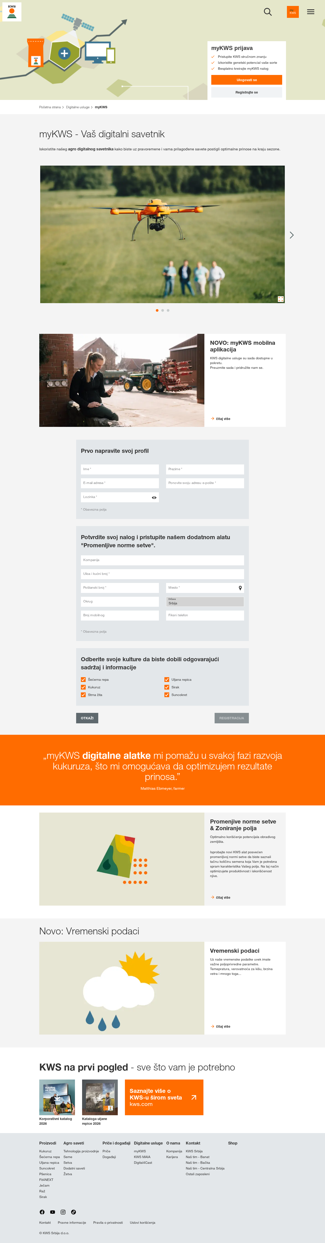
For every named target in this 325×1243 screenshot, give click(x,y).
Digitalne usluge (148, 1143)
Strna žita (95, 695)
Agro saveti (74, 1143)
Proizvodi (47, 1143)
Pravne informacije (72, 1222)
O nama (173, 1143)
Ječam (44, 1185)
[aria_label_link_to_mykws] (293, 12)
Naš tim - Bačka (198, 1162)
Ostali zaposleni (198, 1174)
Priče (106, 1151)
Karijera (172, 1157)
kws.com (156, 1097)
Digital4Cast (143, 1162)
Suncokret (179, 695)
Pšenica (45, 1174)
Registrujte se (247, 92)
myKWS (140, 1151)
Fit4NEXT (46, 1180)
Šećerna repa (98, 679)
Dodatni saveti (74, 1168)
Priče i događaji (116, 1143)
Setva (68, 1162)
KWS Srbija (194, 1151)
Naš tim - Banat (197, 1157)
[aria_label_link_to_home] (11, 12)
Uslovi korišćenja (142, 1222)
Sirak (175, 687)
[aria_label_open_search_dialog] (268, 12)
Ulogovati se (247, 80)
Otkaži (87, 718)
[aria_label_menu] (310, 12)
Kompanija (174, 1151)
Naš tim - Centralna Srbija (205, 1168)
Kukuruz (94, 687)
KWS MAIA (142, 1157)
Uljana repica (182, 679)
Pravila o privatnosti (108, 1222)
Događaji (109, 1157)
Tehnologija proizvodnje (81, 1151)
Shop (232, 1143)
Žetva (68, 1174)
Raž (42, 1191)
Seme (68, 1157)
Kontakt (193, 1143)
